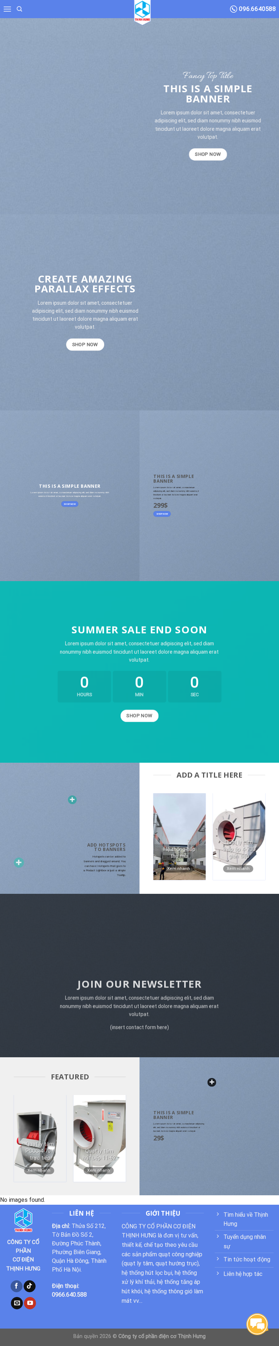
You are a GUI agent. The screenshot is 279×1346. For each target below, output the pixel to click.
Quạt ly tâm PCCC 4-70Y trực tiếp (40, 1151)
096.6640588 (256, 8)
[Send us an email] (17, 1303)
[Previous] (165, 840)
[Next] (253, 840)
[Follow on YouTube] (30, 1303)
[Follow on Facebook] (17, 1286)
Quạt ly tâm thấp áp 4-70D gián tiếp (239, 849)
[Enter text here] (211, 1082)
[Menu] (7, 9)
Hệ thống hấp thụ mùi (179, 852)
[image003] (72, 799)
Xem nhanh (178, 868)
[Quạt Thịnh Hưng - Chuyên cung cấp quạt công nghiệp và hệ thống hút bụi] (142, 10)
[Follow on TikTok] (30, 1286)
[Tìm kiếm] (19, 9)
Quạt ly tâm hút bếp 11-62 (99, 1154)
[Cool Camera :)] (19, 863)
